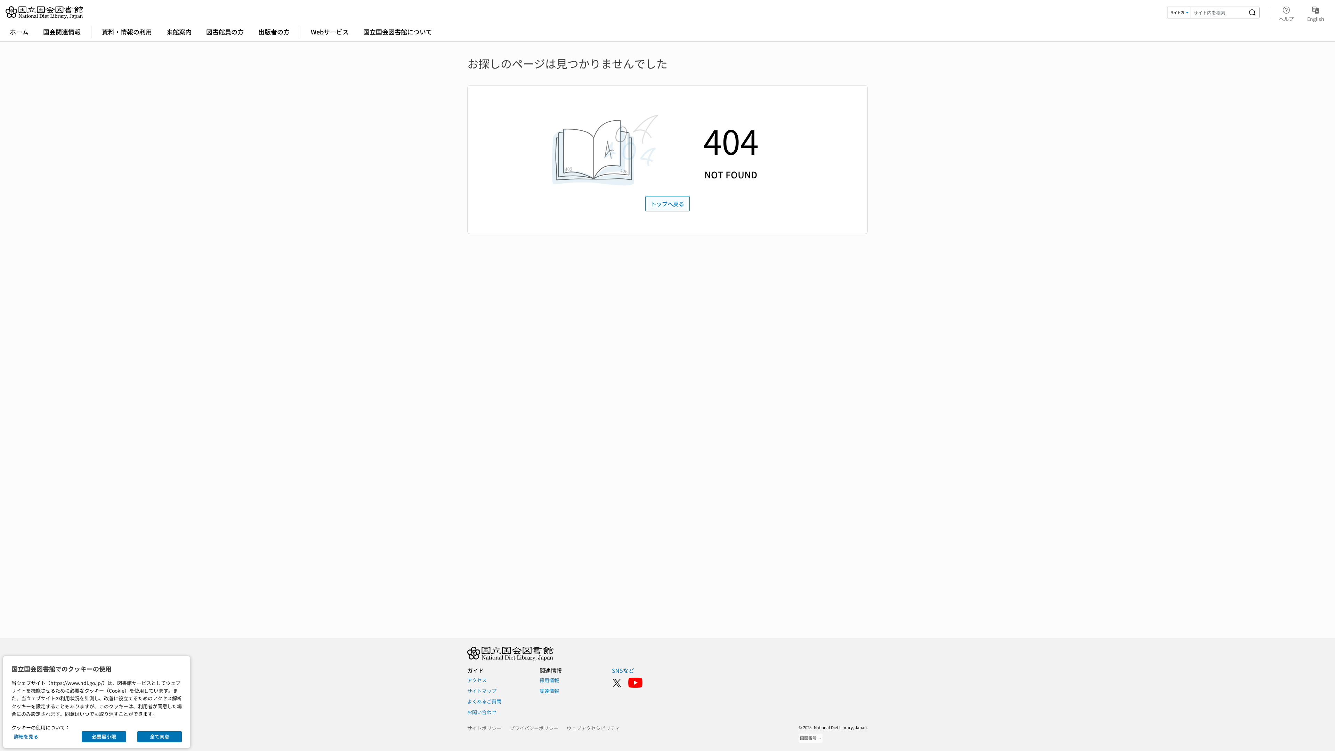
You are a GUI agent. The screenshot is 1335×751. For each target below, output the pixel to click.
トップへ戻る (667, 204)
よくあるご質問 (484, 701)
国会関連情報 (62, 31)
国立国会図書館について (397, 31)
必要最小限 (104, 736)
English (1315, 18)
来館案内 (179, 31)
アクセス (477, 680)
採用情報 (549, 680)
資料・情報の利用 (127, 31)
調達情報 (549, 690)
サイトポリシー (484, 728)
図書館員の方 (225, 31)
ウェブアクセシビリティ (593, 728)
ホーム (19, 31)
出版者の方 (274, 31)
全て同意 (159, 736)
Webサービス (330, 31)
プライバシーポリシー (534, 728)
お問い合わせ (481, 712)
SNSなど (623, 670)
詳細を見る (26, 736)
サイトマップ (481, 690)
